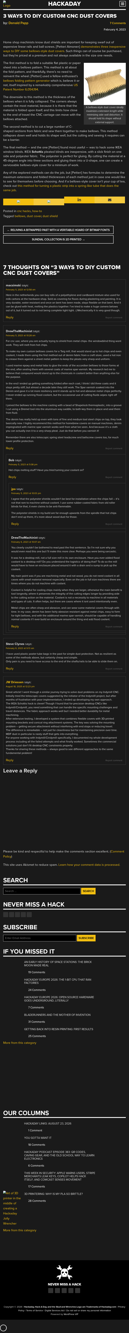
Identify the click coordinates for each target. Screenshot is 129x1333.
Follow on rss (23, 914)
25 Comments (37, 1036)
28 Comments (37, 1201)
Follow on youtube (17, 914)
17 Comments (36, 1186)
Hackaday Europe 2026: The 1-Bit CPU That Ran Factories (57, 981)
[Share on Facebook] (5, 29)
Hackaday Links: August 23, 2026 (47, 1123)
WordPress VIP (71, 1314)
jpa (13, 489)
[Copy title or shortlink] (24, 29)
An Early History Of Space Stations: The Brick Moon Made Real (58, 963)
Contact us (29, 914)
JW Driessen (15, 682)
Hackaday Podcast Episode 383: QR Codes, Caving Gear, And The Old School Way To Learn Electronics (59, 1155)
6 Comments (36, 1165)
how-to (37, 211)
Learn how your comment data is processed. (89, 865)
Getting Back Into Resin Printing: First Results (58, 1029)
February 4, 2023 (115, 29)
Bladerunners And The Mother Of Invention (57, 1015)
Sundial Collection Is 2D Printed (58, 239)
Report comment (113, 317)
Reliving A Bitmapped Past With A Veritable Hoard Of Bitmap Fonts (58, 230)
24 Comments (37, 990)
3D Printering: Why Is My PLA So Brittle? (53, 1194)
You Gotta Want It (38, 1138)
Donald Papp (18, 23)
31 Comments (36, 1022)
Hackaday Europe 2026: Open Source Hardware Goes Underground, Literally (59, 998)
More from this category (19, 1043)
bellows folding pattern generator (26, 81)
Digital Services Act (54, 1310)
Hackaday (64, 3)
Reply (9, 317)
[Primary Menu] (122, 4)
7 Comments (117, 23)
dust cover (34, 216)
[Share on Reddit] (19, 29)
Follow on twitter (11, 914)
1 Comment (35, 1130)
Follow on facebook (5, 914)
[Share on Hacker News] (14, 29)
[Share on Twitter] (9, 29)
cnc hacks (24, 211)
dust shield (50, 216)
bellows (20, 216)
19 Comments (36, 972)
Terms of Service (34, 1310)
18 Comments (36, 1145)
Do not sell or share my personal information (88, 1310)
